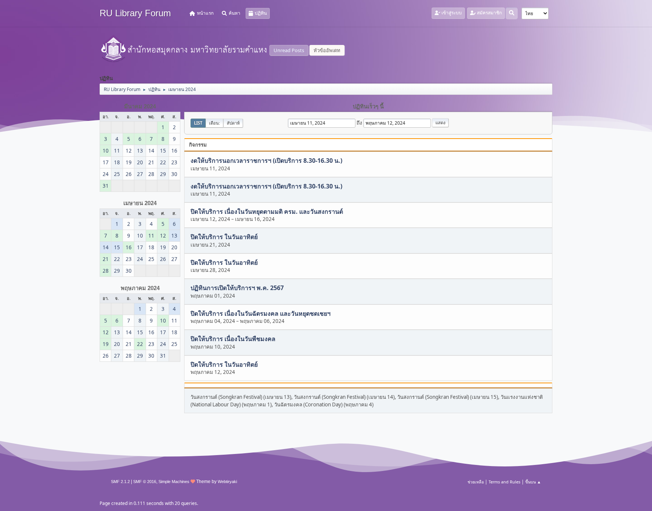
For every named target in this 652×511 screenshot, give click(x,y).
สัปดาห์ (233, 123)
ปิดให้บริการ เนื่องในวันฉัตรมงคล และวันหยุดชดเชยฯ (261, 313)
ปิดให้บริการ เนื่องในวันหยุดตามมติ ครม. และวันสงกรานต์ (267, 211)
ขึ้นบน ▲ (533, 482)
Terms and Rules (504, 482)
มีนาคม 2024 (140, 106)
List (198, 123)
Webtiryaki (227, 481)
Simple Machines (173, 481)
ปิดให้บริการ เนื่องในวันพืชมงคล (233, 339)
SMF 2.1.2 (120, 481)
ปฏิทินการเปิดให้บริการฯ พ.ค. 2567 (237, 288)
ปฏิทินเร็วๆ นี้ (368, 106)
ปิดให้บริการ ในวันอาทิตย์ (224, 237)
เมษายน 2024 (140, 203)
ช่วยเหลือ (475, 482)
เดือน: (214, 123)
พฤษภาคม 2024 (140, 288)
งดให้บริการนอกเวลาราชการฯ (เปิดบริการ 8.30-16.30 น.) (266, 161)
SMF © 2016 (144, 481)
